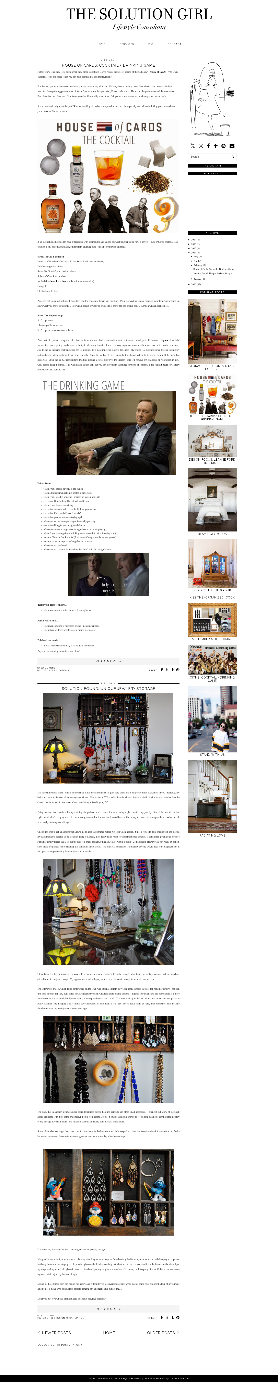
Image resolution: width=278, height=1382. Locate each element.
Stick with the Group (212, 590)
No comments (46, 668)
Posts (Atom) (71, 1344)
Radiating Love (212, 835)
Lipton (164, 340)
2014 (193, 252)
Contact (175, 44)
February (198, 265)
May (196, 256)
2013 (193, 284)
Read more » (108, 661)
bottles (164, 364)
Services (127, 44)
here (52, 281)
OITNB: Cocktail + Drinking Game (212, 679)
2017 (193, 239)
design (60, 1318)
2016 (193, 244)
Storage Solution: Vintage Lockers (212, 367)
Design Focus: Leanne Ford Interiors (212, 461)
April (196, 261)
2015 (193, 248)
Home (101, 44)
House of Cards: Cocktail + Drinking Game (108, 65)
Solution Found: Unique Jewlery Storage (108, 688)
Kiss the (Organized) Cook (212, 597)
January (197, 279)
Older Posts (161, 1333)
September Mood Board (212, 639)
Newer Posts (56, 1333)
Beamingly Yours (212, 534)
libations (62, 670)
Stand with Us (212, 754)
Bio (150, 44)
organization (75, 1318)
